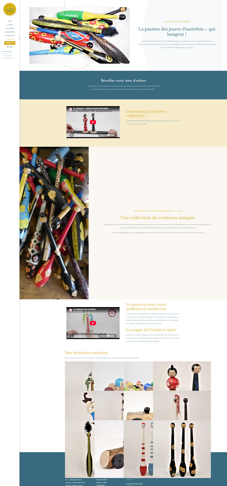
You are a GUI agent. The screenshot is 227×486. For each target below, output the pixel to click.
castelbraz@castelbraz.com (9, 58)
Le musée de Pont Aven (134, 484)
